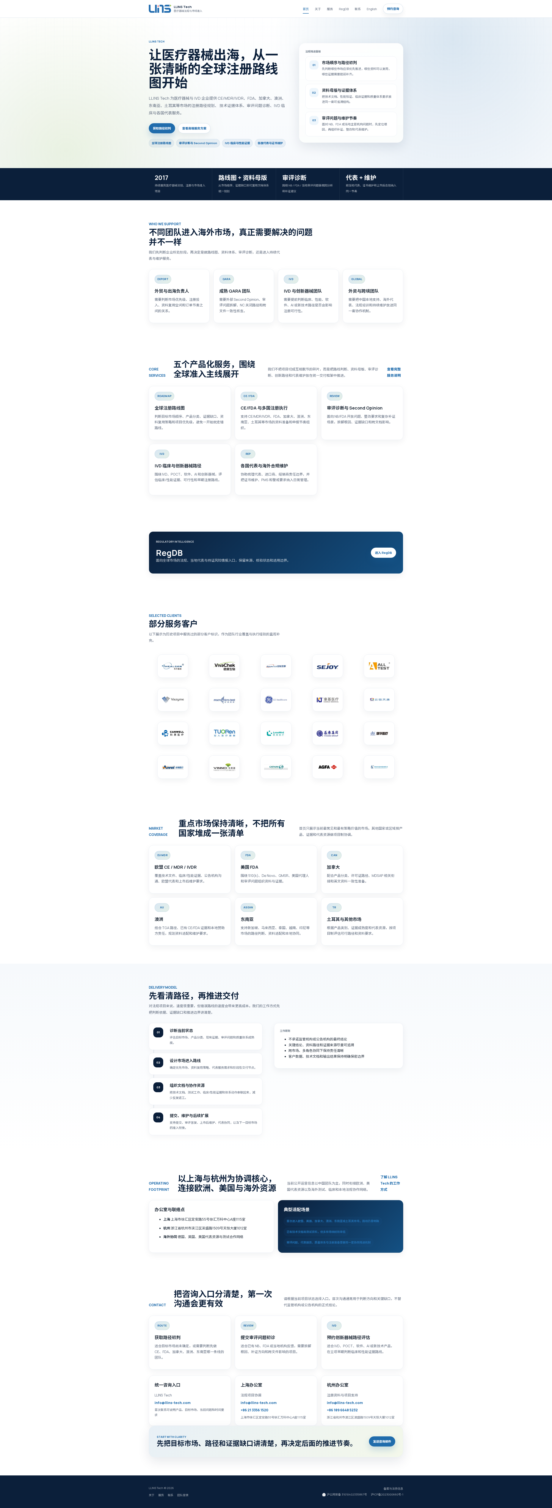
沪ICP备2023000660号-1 (387, 1494)
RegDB (344, 9)
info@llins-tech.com (173, 1402)
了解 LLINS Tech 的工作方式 (390, 1183)
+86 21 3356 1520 (254, 1410)
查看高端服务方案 (194, 128)
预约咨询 (393, 9)
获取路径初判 (162, 128)
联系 (358, 9)
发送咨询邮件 (382, 1441)
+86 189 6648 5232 (342, 1410)
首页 (306, 9)
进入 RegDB (383, 553)
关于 (318, 9)
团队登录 (182, 1495)
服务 (330, 9)
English (372, 9)
